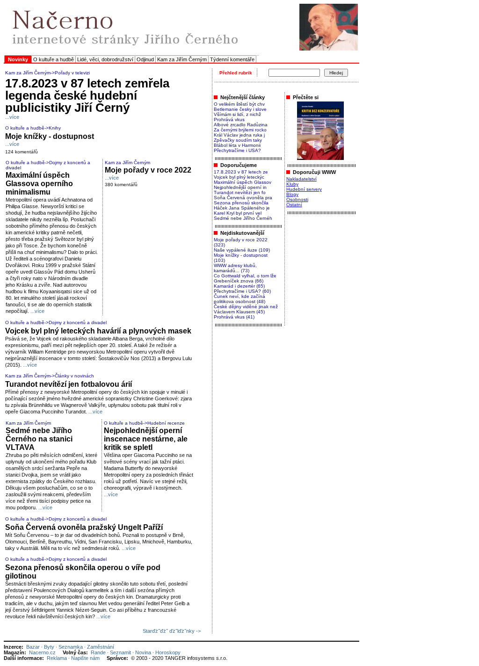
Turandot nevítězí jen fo (240, 192)
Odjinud (145, 59)
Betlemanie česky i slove (240, 109)
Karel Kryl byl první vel (237, 213)
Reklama (57, 658)
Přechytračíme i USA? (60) (242, 291)
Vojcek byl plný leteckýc (239, 177)
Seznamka (70, 647)
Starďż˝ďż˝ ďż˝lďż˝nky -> (172, 631)
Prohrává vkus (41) (234, 316)
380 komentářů (121, 184)
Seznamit (120, 652)
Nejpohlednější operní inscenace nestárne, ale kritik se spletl (146, 439)
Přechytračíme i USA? (237, 150)
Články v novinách (74, 375)
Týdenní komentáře (232, 59)
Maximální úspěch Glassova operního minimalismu (39, 183)
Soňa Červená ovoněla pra (243, 197)
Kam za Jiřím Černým (182, 59)
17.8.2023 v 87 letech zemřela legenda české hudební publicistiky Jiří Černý (87, 95)
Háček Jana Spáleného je (242, 207)
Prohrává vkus (229, 119)
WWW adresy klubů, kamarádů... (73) (235, 268)
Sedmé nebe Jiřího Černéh (243, 218)
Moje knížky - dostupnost (49, 136)
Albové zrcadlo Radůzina (241, 124)
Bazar (33, 647)
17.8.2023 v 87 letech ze (241, 171)
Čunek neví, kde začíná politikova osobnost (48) (239, 299)
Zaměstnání (100, 647)
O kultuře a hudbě (53, 59)
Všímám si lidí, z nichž (237, 114)
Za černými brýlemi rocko (240, 129)
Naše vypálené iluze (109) (242, 250)
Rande (98, 652)
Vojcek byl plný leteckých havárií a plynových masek (98, 331)
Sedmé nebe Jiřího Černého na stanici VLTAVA (39, 439)
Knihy (55, 127)
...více (12, 117)
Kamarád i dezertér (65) (239, 286)
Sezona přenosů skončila (241, 202)
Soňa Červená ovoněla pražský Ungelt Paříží (84, 527)
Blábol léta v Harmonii (237, 145)
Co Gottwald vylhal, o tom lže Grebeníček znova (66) (245, 278)
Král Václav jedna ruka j (239, 135)
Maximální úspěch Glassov (242, 182)
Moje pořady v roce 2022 (148, 170)
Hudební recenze (166, 423)
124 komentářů (21, 151)
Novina (143, 652)
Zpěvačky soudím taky (238, 140)
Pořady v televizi (72, 72)
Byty (49, 647)
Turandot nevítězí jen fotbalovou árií (68, 384)
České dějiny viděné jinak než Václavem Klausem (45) (246, 309)
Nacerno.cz (42, 652)
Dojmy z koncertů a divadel (78, 322)
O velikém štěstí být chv (239, 104)
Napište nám (85, 658)
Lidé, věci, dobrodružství (105, 59)
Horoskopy (168, 652)
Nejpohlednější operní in (240, 187)
